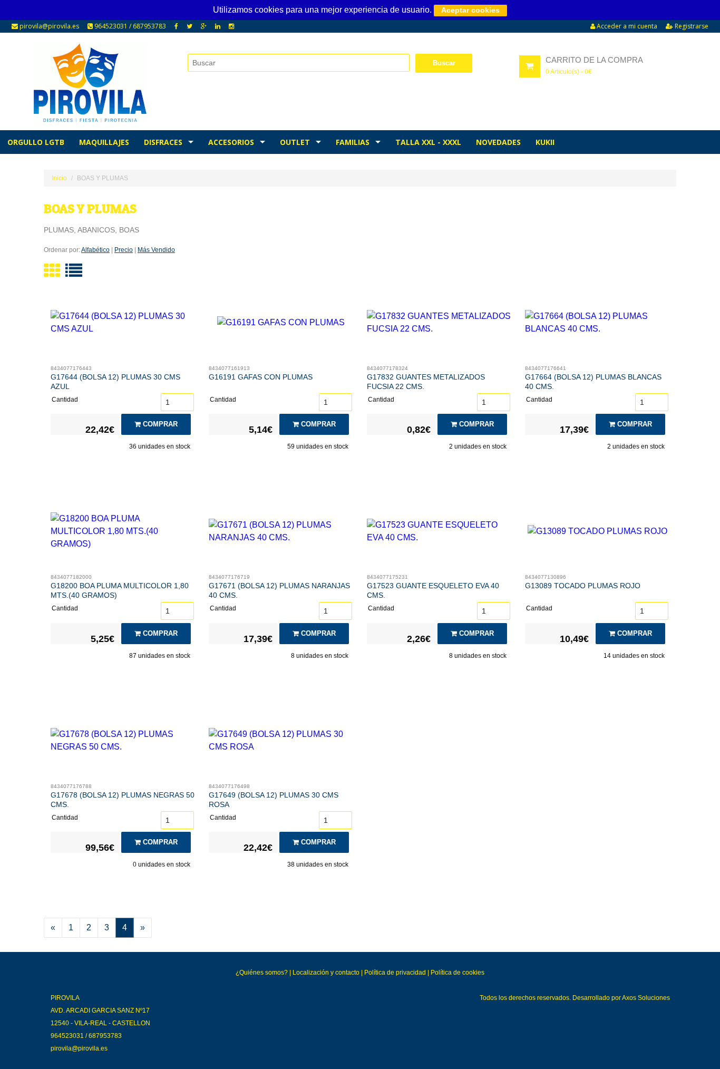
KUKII (545, 142)
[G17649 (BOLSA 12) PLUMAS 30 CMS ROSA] (281, 743)
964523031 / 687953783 (129, 26)
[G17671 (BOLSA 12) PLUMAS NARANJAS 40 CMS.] (281, 534)
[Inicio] (89, 82)
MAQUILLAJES (104, 142)
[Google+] (204, 26)
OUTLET (295, 142)
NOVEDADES (498, 142)
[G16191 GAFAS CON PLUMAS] (281, 325)
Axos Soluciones (646, 998)
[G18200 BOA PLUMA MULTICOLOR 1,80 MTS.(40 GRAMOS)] (123, 534)
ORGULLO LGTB (35, 142)
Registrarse (690, 26)
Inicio (59, 178)
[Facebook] (176, 26)
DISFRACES (163, 142)
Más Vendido (156, 250)
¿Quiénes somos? (262, 972)
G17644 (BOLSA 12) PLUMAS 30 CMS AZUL (115, 382)
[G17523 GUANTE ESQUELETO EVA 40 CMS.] (439, 534)
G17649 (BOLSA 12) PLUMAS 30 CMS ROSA (273, 800)
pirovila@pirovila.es (48, 26)
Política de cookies (457, 972)
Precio (123, 250)
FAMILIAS (352, 142)
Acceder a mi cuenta (626, 26)
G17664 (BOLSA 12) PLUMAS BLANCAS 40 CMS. (593, 382)
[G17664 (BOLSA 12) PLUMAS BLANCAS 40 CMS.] (597, 325)
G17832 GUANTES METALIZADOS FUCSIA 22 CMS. (426, 382)
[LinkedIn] (217, 26)
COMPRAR (159, 424)
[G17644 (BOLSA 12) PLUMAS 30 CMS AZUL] (123, 325)
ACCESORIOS (231, 142)
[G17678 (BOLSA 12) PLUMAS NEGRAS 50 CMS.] (123, 743)
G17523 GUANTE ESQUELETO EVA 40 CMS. (433, 590)
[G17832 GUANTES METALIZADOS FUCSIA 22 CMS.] (439, 325)
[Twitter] (189, 26)
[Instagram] (231, 26)
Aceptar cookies (470, 10)
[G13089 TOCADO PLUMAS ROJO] (597, 534)
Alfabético (95, 250)
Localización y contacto (326, 972)
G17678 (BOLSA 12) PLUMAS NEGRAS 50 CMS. (122, 800)
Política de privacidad (395, 972)
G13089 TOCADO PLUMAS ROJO (582, 585)
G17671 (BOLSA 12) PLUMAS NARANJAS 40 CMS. (279, 590)
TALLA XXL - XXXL (428, 142)
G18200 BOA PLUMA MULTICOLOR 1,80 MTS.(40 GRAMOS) (120, 590)
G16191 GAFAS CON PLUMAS (261, 377)
